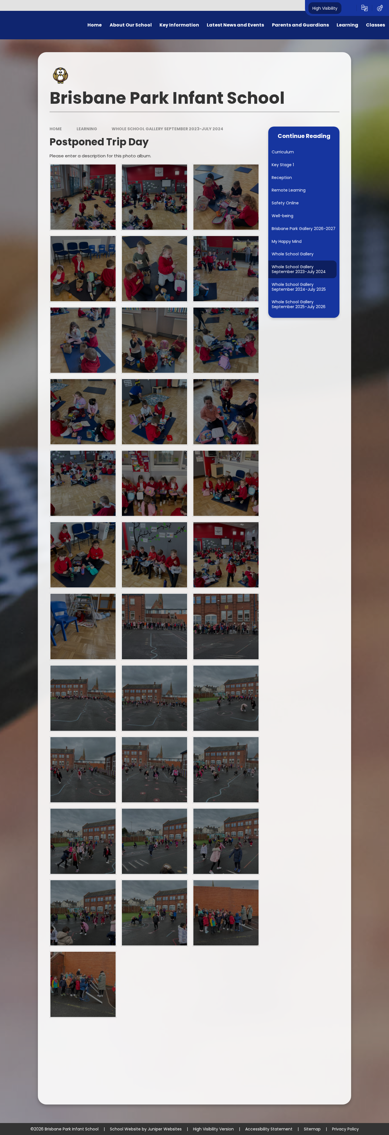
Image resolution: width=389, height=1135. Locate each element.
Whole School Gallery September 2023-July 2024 (167, 129)
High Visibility (324, 8)
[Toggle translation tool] (364, 8)
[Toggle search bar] (349, 8)
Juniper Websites (165, 1129)
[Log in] (380, 8)
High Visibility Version (213, 1129)
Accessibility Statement (268, 1129)
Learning (87, 129)
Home (56, 129)
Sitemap (312, 1129)
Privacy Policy (345, 1129)
